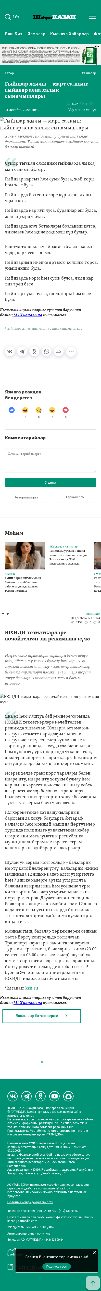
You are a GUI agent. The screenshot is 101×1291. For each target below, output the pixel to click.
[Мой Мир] (59, 351)
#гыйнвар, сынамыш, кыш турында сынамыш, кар (43, 328)
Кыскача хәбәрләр (69, 34)
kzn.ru (31, 988)
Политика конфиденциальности (30, 1202)
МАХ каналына (27, 315)
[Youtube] (54, 1096)
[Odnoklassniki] (40, 1096)
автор (9, 73)
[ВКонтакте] (10, 351)
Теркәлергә (74, 497)
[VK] (12, 1096)
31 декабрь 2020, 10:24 (85, 618)
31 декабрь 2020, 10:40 (22, 110)
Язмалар (36, 34)
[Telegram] (22, 351)
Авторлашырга (26, 497)
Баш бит (14, 34)
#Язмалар (89, 73)
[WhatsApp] (46, 351)
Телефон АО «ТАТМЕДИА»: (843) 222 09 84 (35, 1240)
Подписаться (56, 1266)
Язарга (50, 482)
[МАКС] (68, 1096)
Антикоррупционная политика (28, 1234)
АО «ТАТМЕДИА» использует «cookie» (33, 1185)
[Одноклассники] (34, 351)
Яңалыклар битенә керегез (37, 1015)
